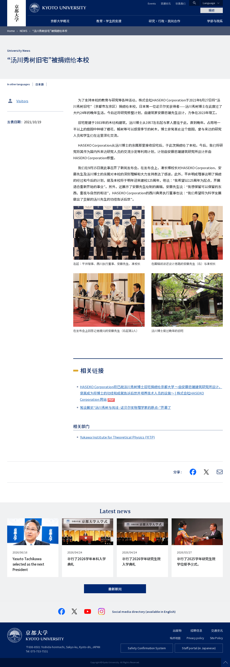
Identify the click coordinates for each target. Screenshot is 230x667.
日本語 (39, 84)
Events (152, 3)
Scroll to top (225, 662)
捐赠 (212, 10)
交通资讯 (166, 3)
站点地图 (175, 638)
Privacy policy (195, 638)
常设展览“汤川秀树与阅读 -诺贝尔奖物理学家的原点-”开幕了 (125, 407)
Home (11, 31)
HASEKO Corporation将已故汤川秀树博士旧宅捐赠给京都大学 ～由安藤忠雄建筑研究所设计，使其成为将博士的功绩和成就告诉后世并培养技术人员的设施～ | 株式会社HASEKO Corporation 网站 (151, 393)
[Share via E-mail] (220, 472)
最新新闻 (115, 588)
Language (209, 3)
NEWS (23, 31)
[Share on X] (206, 472)
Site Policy (216, 638)
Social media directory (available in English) (144, 611)
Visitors (22, 100)
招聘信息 (196, 630)
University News (18, 50)
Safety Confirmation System (147, 648)
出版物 (177, 630)
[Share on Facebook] (193, 472)
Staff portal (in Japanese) (199, 648)
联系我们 (181, 3)
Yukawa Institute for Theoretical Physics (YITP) (117, 437)
